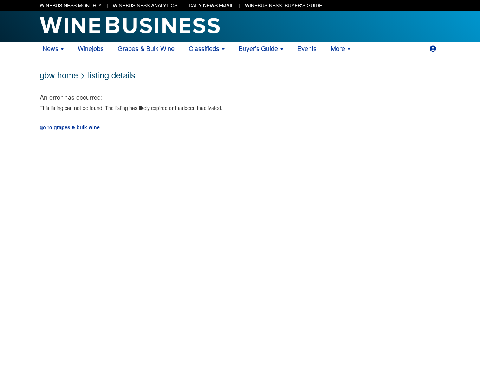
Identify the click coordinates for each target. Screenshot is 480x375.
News (51, 48)
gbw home (59, 74)
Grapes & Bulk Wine (146, 48)
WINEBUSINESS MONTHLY (71, 5)
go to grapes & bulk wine (70, 127)
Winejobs (91, 48)
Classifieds (205, 48)
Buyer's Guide (259, 48)
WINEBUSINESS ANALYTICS (145, 5)
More (339, 48)
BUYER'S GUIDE (283, 5)
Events (307, 48)
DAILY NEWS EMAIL (211, 5)
